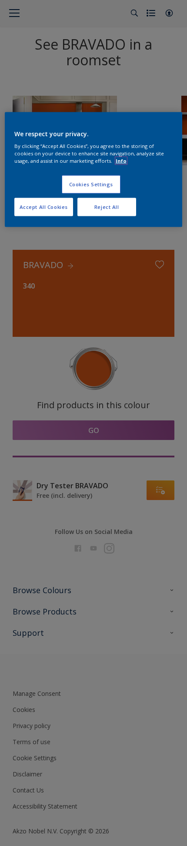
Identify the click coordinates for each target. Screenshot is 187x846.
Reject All (106, 207)
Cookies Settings (91, 184)
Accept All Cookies (44, 207)
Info (121, 161)
